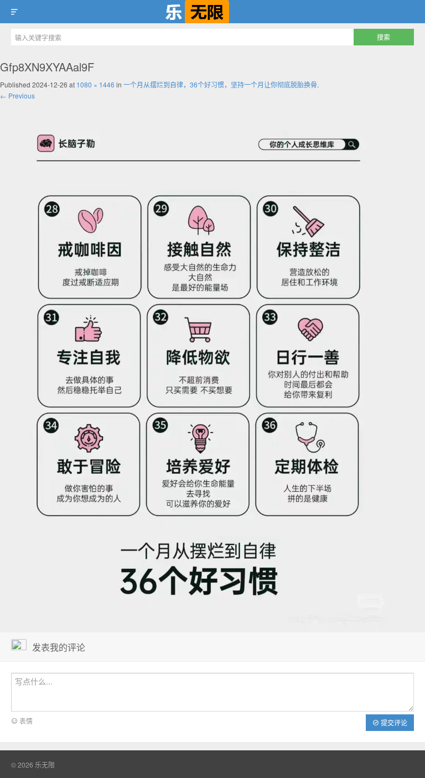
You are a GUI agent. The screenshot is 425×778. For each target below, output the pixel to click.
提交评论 (393, 722)
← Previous (17, 95)
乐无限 (212, 11)
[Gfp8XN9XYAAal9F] (198, 365)
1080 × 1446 (95, 84)
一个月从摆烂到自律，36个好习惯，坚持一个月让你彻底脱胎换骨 (220, 84)
